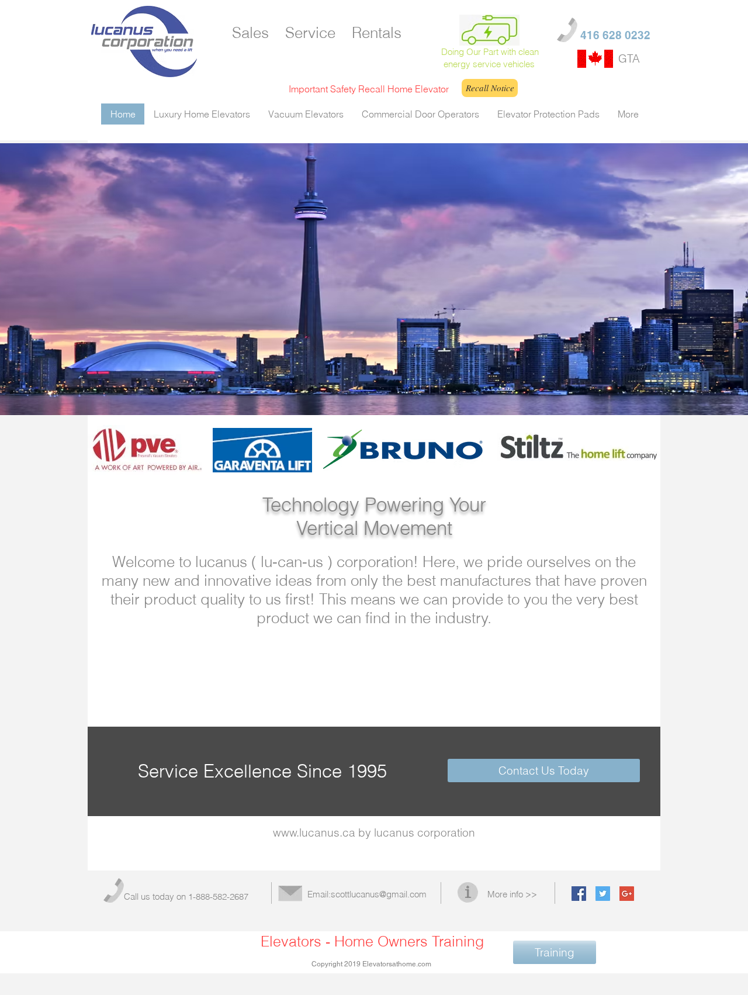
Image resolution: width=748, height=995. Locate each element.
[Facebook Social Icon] (579, 893)
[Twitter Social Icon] (602, 893)
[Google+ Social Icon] (626, 893)
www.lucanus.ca (314, 832)
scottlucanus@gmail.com (379, 894)
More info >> (512, 894)
